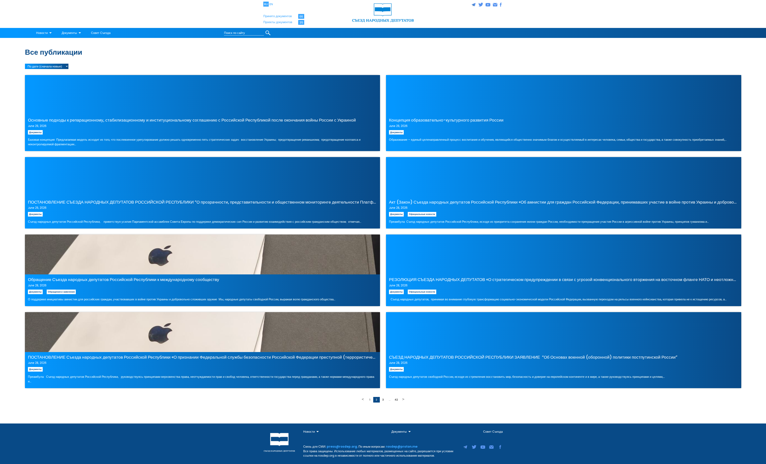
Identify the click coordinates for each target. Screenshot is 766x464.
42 (396, 400)
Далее (403, 399)
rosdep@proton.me (402, 446)
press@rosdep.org (342, 446)
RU (266, 4)
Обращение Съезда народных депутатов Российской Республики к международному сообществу (123, 279)
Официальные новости (422, 214)
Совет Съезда (101, 33)
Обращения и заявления (61, 291)
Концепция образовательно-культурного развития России (446, 120)
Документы (69, 33)
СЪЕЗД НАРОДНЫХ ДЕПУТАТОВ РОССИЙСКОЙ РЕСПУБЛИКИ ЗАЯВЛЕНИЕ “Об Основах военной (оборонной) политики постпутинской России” (533, 357)
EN (271, 4)
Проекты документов (277, 22)
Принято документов (277, 16)
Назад (363, 399)
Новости (42, 33)
